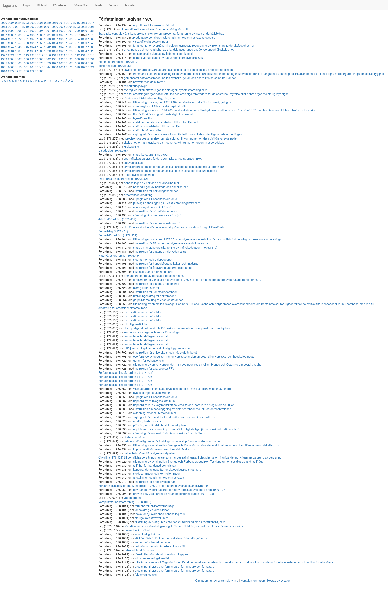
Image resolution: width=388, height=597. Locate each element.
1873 (47, 63)
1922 (4, 55)
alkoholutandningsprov (139, 550)
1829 (69, 67)
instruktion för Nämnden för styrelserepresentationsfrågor (171, 243)
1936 (91, 47)
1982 (40, 35)
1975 (91, 35)
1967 (55, 39)
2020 (47, 23)
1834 (62, 67)
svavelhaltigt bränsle (138, 530)
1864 (84, 63)
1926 (69, 51)
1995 (40, 31)
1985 (18, 35)
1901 (55, 59)
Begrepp (113, 5)
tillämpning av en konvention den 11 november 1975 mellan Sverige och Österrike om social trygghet (197, 364)
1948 (4, 47)
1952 (69, 43)
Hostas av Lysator (278, 580)
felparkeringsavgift (135, 86)
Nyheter (130, 5)
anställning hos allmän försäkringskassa (158, 477)
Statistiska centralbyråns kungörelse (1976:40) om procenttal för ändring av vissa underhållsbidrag (161, 33)
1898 (76, 59)
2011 (18, 27)
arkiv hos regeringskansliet (152, 558)
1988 (91, 31)
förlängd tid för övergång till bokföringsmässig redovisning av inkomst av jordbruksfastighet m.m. (194, 45)
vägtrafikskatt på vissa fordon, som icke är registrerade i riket (163, 158)
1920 (18, 55)
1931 (33, 51)
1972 (18, 39)
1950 (84, 43)
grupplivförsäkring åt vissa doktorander (158, 300)
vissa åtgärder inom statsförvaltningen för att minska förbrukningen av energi (182, 389)
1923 (91, 51)
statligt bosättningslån (147, 130)
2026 (4, 23)
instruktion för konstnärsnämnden (156, 292)
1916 (47, 55)
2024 (18, 23)
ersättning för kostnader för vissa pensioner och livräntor (169, 433)
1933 (18, 51)
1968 (47, 39)
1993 (55, 31)
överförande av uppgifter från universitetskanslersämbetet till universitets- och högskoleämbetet (194, 356)
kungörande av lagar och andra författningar (152, 332)
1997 (25, 31)
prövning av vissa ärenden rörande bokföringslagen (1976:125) (173, 494)
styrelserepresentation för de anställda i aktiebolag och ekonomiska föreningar (174, 167)
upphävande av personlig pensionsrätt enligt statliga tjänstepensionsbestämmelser (186, 429)
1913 (69, 55)
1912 (76, 55)
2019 (55, 23)
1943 (40, 47)
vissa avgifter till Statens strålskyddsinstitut (160, 106)
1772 (11, 71)
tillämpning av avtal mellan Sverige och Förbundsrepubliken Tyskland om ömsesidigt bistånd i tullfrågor (199, 461)
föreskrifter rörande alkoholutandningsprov (162, 554)
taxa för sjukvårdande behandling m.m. (161, 514)
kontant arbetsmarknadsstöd (153, 542)
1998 (18, 31)
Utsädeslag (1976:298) (113, 150)
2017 (69, 23)
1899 (69, 59)
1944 (33, 47)
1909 (4, 59)
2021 (40, 23)
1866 (76, 63)
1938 (76, 47)
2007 (47, 27)
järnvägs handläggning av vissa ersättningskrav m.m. (167, 203)
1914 (62, 55)
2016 (76, 23)
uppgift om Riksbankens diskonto (154, 25)
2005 (62, 27)
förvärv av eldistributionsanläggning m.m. (150, 98)
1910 (91, 55)
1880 (25, 63)
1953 (62, 43)
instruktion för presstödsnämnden (156, 211)
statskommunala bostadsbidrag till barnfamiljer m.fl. (166, 122)
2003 (76, 27)
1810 (4, 71)
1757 (18, 71)
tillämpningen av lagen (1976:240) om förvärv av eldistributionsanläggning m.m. (184, 102)
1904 (40, 59)
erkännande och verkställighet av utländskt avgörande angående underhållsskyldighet (179, 49)
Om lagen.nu (203, 580)
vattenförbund (133, 498)
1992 (62, 31)
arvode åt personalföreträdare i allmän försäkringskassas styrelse (173, 37)
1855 (18, 67)
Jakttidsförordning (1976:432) (117, 219)
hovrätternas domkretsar (149, 82)
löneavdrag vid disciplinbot (152, 510)
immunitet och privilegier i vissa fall (146, 336)
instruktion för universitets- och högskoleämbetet (166, 352)
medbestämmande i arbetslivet (143, 312)
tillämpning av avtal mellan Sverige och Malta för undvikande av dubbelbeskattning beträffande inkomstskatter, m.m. (207, 445)
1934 (11, 51)
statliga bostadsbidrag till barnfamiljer (157, 126)
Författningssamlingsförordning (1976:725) (125, 372)
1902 (47, 59)
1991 (69, 31)
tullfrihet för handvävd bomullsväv (154, 465)
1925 (76, 51)
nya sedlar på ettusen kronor (151, 393)
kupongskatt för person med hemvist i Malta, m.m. (165, 449)
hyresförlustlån (142, 118)
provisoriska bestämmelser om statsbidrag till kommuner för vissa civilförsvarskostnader (181, 138)
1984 (25, 35)
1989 (84, 31)
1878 (33, 63)
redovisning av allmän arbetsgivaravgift (160, 546)
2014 (91, 23)
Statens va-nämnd (135, 437)
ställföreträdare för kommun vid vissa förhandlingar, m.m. (171, 538)
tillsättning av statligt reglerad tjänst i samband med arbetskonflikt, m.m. (180, 522)
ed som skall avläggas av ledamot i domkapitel (163, 53)
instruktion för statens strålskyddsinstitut (160, 251)
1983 (33, 35)
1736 (25, 71)
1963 (84, 39)
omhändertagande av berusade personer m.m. (154, 276)
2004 (69, 27)
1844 (47, 67)
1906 (25, 59)
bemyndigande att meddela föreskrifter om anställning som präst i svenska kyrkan (177, 328)
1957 (33, 43)
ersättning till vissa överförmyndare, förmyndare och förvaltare (174, 566)
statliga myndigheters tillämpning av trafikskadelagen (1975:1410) (175, 247)
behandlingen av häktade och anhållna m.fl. (152, 183)
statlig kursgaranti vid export (151, 154)
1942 (47, 47)
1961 (4, 43)
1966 (62, 39)
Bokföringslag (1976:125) (114, 66)
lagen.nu (10, 5)
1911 (84, 55)
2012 (11, 27)
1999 (11, 31)
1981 (47, 35)
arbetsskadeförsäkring (138, 195)
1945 (25, 47)
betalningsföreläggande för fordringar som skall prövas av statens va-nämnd (172, 441)
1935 (4, 51)
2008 (40, 27)
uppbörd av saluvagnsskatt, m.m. (154, 401)
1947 (11, 47)
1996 (33, 31)
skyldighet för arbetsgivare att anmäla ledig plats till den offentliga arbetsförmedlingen (178, 70)
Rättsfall (42, 5)
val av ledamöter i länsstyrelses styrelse (149, 453)
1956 (40, 43)
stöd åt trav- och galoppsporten (153, 259)
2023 (25, 23)
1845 (40, 67)
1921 (11, 55)
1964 (76, 39)
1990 (76, 31)
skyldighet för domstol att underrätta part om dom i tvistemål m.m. (175, 417)
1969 (40, 39)
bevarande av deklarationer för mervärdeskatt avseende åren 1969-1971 (180, 490)
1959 (18, 43)
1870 (62, 63)
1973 (11, 39)
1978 (69, 35)
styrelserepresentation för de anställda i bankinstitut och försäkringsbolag (170, 171)
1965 (69, 39)
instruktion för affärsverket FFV (154, 368)
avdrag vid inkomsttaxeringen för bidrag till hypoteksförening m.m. (166, 90)
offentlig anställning (136, 324)
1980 (55, 35)
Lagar (27, 5)
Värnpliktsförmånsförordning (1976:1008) (124, 502)
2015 (84, 23)
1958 (25, 43)
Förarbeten (60, 5)
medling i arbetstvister (147, 421)
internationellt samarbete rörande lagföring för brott (155, 29)
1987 (4, 35)
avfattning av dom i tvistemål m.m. (155, 413)
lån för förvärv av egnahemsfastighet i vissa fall (163, 114)
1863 (91, 63)
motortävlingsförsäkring (139, 175)
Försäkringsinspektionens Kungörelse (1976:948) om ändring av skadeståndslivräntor (153, 486)
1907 (18, 59)
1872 (55, 63)
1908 (11, 59)
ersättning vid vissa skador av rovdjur (157, 215)
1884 (11, 63)
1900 (62, 59)
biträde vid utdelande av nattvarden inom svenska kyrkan (169, 58)
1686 (40, 71)
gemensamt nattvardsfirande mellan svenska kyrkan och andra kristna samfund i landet (180, 78)
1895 (84, 59)
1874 (40, 63)
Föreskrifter (81, 5)
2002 (84, 27)
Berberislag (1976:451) (113, 231)
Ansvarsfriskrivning (226, 580)
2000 (4, 31)
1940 (62, 47)
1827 (84, 67)
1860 (11, 67)
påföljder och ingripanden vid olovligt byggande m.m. (157, 348)
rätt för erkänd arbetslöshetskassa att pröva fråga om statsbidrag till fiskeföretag (175, 227)
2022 (33, 23)
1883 (18, 63)
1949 (91, 43)
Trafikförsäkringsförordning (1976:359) (123, 179)
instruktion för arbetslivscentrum (155, 481)
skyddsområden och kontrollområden (157, 473)
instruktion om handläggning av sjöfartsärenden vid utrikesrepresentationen (183, 409)
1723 (33, 71)
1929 (47, 51)
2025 (11, 23)
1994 (47, 31)
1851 (25, 67)
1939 (69, 47)
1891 (91, 59)
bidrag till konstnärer (146, 288)
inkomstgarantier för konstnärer (153, 272)
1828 (76, 67)
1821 (91, 67)
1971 (25, 39)
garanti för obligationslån (149, 360)
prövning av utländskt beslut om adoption (159, 425)
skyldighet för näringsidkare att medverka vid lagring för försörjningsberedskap (174, 142)
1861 (4, 67)
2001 (91, 27)
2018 (62, 23)
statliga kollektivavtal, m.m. (152, 518)
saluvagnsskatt (133, 163)
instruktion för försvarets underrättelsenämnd (163, 267)
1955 (47, 43)
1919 (25, 55)
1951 (76, 43)
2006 (55, 27)
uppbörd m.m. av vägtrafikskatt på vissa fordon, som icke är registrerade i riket (183, 405)
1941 (55, 47)
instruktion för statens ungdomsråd (157, 284)
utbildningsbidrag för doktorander (154, 296)
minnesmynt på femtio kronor (152, 207)
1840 (55, 67)
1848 (33, 67)
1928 (55, 51)
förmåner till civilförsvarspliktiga (155, 506)
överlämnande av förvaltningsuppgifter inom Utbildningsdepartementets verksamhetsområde (184, 526)
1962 (91, 39)
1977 (76, 35)
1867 (69, 63)
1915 (55, 55)
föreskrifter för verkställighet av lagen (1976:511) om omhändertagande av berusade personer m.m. (197, 280)
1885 (4, 63)
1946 (18, 47)
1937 (84, 47)
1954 (55, 43)
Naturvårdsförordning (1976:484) (119, 255)
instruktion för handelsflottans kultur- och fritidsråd (166, 263)
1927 (62, 51)
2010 (25, 27)
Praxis (98, 5)
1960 (11, 43)
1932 (25, 51)
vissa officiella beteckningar (150, 41)
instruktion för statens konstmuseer (157, 223)
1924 (84, 51)
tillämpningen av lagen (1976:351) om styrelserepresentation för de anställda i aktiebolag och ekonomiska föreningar (208, 239)
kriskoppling (131, 146)
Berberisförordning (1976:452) (117, 235)
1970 (33, 39)
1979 (62, 35)
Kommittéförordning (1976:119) (118, 62)
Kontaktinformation (253, 580)
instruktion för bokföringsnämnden (156, 191)
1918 (33, 55)
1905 (33, 59)
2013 (4, 27)
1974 (4, 39)
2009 (33, 27)
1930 (40, 51)
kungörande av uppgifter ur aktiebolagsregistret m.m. (167, 469)
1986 (11, 35)
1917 (40, 55)
